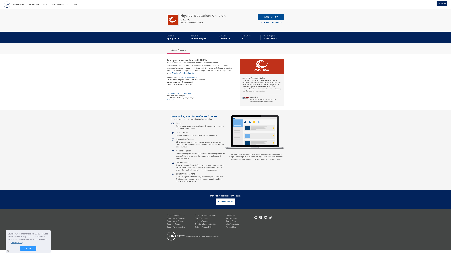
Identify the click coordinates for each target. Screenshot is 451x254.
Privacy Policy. (17, 243)
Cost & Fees (265, 22)
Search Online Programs (176, 218)
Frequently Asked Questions (205, 215)
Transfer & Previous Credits (205, 224)
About (74, 4)
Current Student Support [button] (60, 4)
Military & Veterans (202, 221)
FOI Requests (231, 218)
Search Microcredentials (176, 227)
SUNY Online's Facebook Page (260, 217)
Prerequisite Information (188, 77)
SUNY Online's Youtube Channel (255, 217)
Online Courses (34, 4)
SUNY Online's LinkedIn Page (265, 217)
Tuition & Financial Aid (203, 227)
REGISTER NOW (271, 17)
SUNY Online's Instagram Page (270, 217)
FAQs (45, 4)
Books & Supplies (173, 100)
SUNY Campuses (201, 218)
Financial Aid (277, 22)
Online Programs (18, 4)
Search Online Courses (175, 221)
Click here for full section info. (183, 73)
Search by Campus (174, 224)
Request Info (442, 4)
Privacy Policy (231, 221)
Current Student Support (176, 215)
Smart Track (230, 215)
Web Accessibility (232, 224)
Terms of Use (231, 227)
